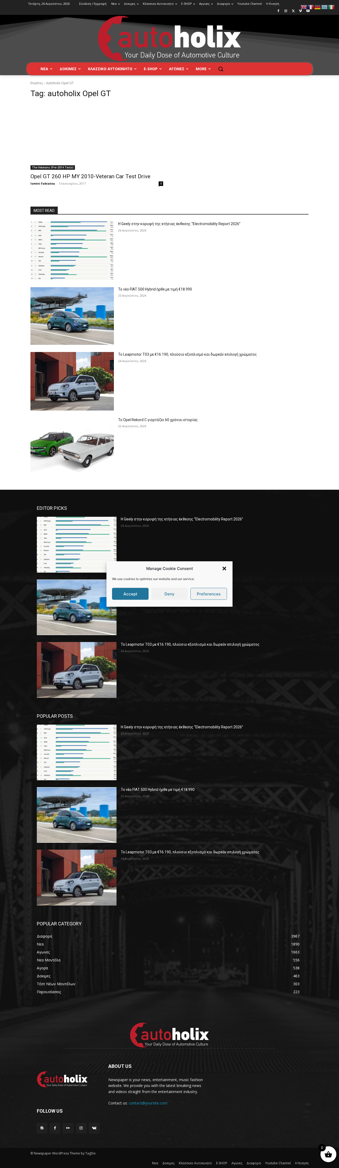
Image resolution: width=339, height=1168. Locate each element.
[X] (293, 11)
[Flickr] (68, 1128)
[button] (224, 568)
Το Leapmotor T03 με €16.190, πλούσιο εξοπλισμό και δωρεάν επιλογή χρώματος (187, 354)
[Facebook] (278, 11)
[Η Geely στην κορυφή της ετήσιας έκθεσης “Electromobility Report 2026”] (72, 250)
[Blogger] (42, 1128)
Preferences (209, 593)
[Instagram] (286, 11)
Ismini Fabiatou (42, 183)
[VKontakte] (94, 1128)
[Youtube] (308, 11)
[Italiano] (331, 7)
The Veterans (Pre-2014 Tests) (52, 167)
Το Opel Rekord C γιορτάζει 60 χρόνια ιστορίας (158, 420)
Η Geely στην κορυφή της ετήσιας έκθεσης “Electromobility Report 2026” (179, 224)
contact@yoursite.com (148, 1102)
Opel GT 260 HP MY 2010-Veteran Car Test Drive (90, 176)
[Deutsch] (317, 7)
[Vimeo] (300, 11)
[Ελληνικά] (324, 7)
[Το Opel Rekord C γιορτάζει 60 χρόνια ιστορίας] (72, 446)
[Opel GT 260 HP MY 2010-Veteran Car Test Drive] (96, 137)
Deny (169, 593)
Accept (130, 593)
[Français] (310, 7)
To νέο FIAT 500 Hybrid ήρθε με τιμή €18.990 (155, 289)
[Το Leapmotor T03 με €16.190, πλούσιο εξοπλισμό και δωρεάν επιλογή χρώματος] (72, 381)
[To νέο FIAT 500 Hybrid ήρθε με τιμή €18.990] (72, 316)
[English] (304, 7)
